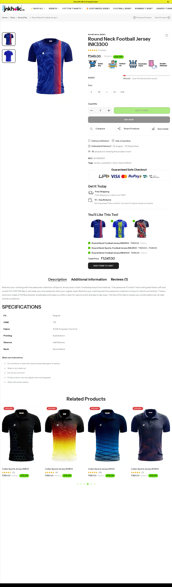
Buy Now (129, 119)
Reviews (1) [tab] (119, 279)
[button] (77, 484)
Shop (12, 17)
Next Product (161, 17)
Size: (90, 85)
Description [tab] (57, 279)
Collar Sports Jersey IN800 (15, 468)
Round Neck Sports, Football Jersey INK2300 (114, 248)
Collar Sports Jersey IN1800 (59, 468)
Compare (100, 128)
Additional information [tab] (89, 279)
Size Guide (163, 128)
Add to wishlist (167, 35)
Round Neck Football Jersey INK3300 (110, 243)
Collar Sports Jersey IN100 (101, 468)
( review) (102, 50)
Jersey (97, 162)
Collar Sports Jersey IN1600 (145, 468)
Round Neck (125, 162)
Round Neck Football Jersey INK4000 (111, 252)
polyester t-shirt (110, 162)
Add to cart (142, 110)
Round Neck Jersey (23, 17)
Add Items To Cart (103, 266)
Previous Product (144, 17)
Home (5, 17)
